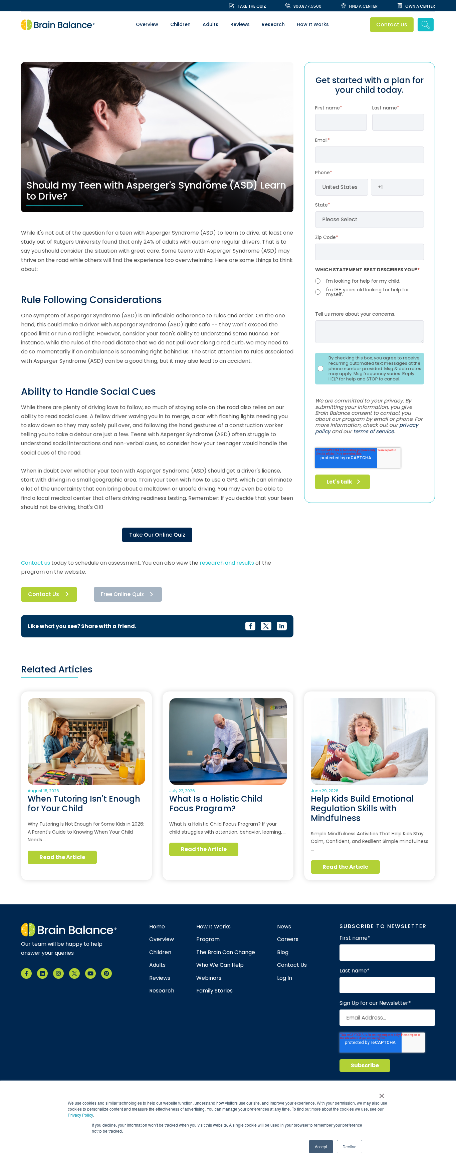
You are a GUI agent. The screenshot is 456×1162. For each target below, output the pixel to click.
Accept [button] (321, 1146)
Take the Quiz (251, 6)
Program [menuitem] (208, 939)
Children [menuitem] (180, 24)
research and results (227, 563)
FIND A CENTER (363, 6)
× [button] (382, 1094)
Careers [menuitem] (287, 939)
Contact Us (392, 24)
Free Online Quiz (122, 594)
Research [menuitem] (273, 24)
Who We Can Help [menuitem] (220, 965)
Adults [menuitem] (210, 24)
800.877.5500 (307, 6)
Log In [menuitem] (284, 978)
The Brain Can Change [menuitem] (225, 952)
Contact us (35, 563)
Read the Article (62, 857)
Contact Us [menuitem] (292, 965)
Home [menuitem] (157, 926)
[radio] (369, 281)
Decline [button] (350, 1146)
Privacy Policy (80, 1115)
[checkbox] (369, 287)
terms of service (373, 431)
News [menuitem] (284, 926)
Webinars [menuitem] (208, 978)
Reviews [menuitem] (240, 24)
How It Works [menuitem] (313, 24)
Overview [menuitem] (147, 24)
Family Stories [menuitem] (214, 990)
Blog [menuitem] (282, 952)
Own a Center (420, 6)
